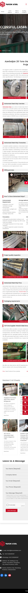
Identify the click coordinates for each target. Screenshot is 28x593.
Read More (6, 415)
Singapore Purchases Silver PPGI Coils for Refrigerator (10, 399)
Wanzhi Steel (22, 292)
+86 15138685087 (9, 554)
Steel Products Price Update (12, 371)
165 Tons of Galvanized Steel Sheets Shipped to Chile (9, 436)
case (9, 51)
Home (4, 51)
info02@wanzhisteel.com (14, 550)
